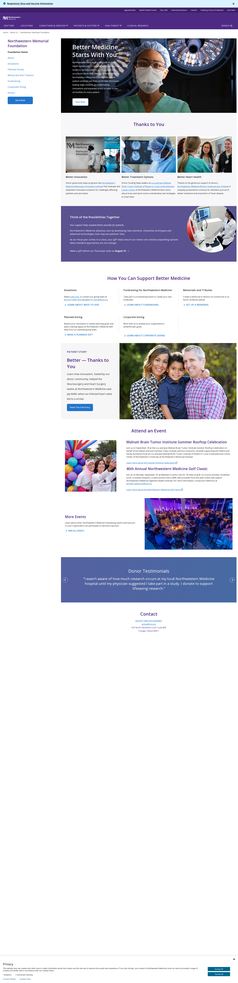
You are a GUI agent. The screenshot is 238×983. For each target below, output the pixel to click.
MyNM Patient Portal (147, 10)
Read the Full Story (80, 407)
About (11, 57)
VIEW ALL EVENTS (74, 530)
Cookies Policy (25, 979)
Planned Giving (16, 69)
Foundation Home (18, 52)
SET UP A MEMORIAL (196, 304)
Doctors (9, 25)
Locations (27, 25)
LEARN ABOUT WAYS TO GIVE (81, 304)
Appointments (130, 10)
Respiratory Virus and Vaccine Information (30, 3)
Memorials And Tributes (21, 75)
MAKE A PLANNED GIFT (78, 334)
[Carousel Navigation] (149, 579)
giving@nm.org (101, 299)
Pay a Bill (163, 10)
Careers (194, 10)
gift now (75, 296)
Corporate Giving (17, 86)
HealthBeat (112, 25)
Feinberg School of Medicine (212, 10)
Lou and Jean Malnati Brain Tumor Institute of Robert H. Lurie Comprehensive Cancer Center (148, 186)
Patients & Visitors (85, 25)
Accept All (219, 969)
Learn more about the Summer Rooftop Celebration (150, 462)
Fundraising (14, 81)
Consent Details (9, 979)
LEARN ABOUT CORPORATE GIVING (144, 335)
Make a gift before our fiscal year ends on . (100, 250)
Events (11, 92)
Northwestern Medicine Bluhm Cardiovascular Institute (203, 186)
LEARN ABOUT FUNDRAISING (141, 304)
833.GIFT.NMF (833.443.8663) (77, 299)
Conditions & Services (52, 25)
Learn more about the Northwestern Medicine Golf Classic (153, 489)
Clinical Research (137, 25)
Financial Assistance (179, 10)
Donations (13, 63)
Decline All (219, 974)
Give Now (231, 10)
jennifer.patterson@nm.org (139, 483)
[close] (233, 4)
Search (226, 25)
